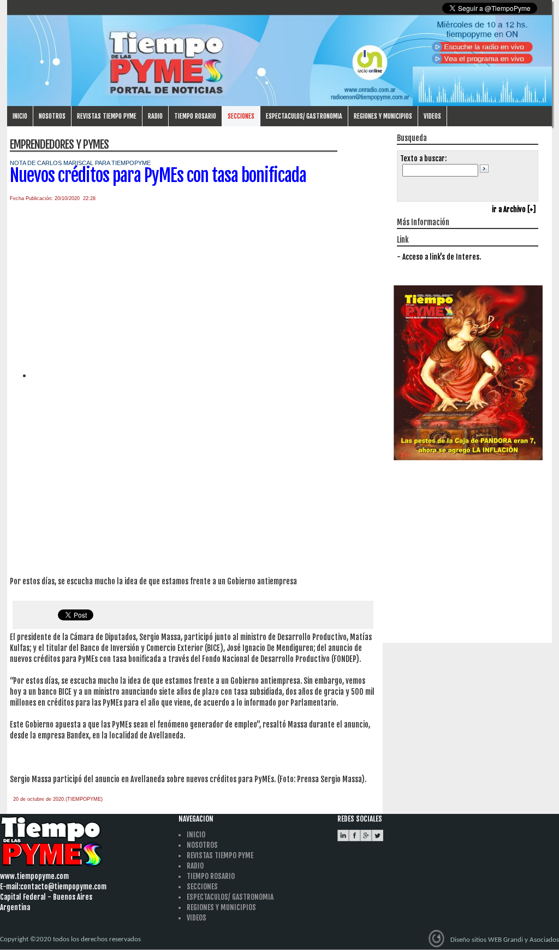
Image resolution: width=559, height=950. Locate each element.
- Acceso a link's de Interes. (439, 257)
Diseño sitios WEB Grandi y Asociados (504, 939)
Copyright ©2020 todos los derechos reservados (70, 939)
